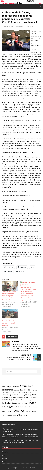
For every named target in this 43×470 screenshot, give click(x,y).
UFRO (4, 416)
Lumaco (33, 397)
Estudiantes (5, 395)
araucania (16, 386)
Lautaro (13, 397)
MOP (22, 400)
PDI (19, 403)
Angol (9, 386)
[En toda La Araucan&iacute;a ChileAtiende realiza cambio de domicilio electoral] (10, 313)
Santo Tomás (6, 411)
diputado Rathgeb (20, 392)
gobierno (13, 395)
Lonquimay (27, 397)
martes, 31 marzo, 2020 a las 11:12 (14, 26)
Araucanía (26, 386)
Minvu (18, 400)
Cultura (12, 392)
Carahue (16, 390)
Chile (21, 390)
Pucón (32, 402)
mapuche (12, 400)
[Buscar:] (21, 371)
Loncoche (20, 397)
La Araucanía (6, 397)
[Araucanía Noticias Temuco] (21, 3)
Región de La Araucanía (19, 406)
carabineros (7, 390)
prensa (30, 26)
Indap (29, 395)
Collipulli (28, 390)
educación (29, 392)
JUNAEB (34, 395)
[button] (40, 6)
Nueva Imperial (29, 400)
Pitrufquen (24, 403)
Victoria (9, 416)
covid (7, 392)
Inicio (3, 455)
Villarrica (22, 415)
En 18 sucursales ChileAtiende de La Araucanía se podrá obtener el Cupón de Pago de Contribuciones (28, 296)
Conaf (3, 392)
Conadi (35, 390)
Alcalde (4, 386)
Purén (4, 407)
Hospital (24, 395)
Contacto (5, 452)
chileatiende (12, 337)
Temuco (18, 411)
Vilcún (14, 415)
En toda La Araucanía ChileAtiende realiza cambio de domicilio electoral (9, 322)
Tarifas (4, 462)
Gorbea (19, 395)
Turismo (33, 411)
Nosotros (5, 458)
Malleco (5, 399)
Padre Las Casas (9, 403)
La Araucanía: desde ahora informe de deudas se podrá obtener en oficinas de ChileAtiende (9, 296)
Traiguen (27, 411)
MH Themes (35, 468)
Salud (35, 407)
